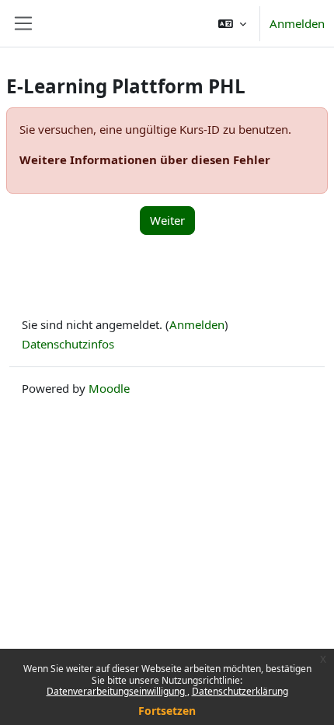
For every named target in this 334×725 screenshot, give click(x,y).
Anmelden (297, 23)
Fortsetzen (167, 710)
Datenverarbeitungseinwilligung (117, 691)
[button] (232, 23)
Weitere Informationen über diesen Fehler (144, 159)
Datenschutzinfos (68, 344)
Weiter (167, 220)
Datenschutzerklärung (240, 691)
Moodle (109, 388)
